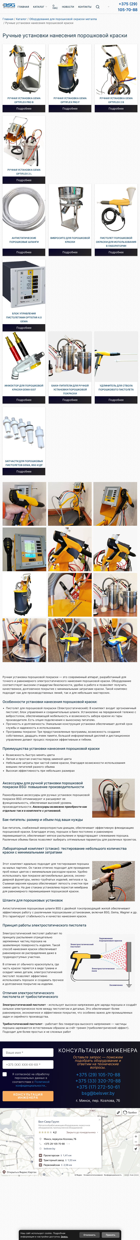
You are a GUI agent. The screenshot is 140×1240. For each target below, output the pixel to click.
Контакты (84, 6)
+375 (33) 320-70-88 (98, 1080)
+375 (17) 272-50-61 (98, 1087)
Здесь (64, 1236)
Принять (110, 1235)
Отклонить (89, 1235)
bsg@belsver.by (98, 1093)
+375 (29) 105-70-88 (127, 7)
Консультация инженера (28, 1096)
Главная (23, 6)
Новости (68, 6)
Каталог (38, 6)
